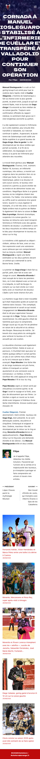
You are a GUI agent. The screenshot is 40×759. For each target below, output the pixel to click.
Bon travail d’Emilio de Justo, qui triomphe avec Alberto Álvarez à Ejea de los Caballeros (29, 496)
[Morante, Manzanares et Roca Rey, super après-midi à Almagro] (20, 578)
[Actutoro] (8, 7)
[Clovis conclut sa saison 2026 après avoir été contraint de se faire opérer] (20, 719)
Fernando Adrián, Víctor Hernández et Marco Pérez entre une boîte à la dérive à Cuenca (19, 552)
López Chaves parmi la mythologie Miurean (9, 493)
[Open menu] (35, 6)
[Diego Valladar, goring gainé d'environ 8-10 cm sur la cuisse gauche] (20, 674)
